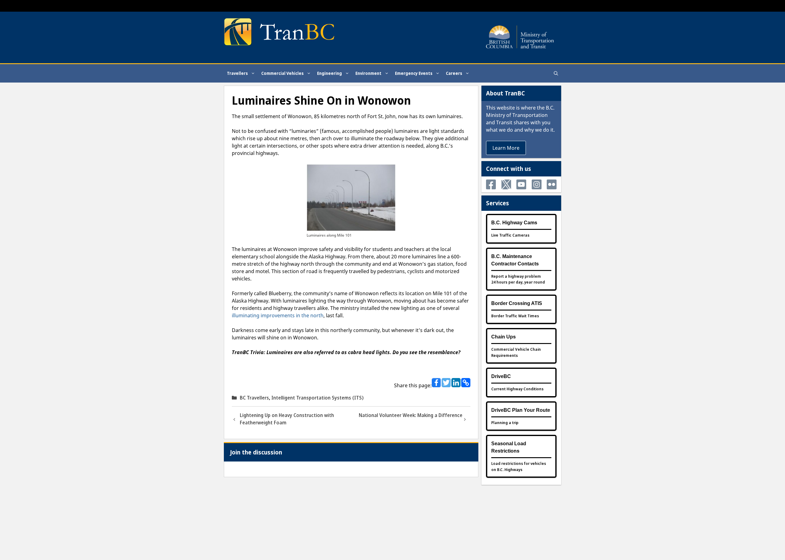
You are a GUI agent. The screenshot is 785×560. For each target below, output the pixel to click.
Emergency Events (413, 73)
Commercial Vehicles (282, 73)
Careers (454, 73)
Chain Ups (503, 336)
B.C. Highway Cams (514, 222)
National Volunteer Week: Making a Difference (410, 415)
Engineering (329, 73)
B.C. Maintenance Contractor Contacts (515, 260)
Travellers (237, 73)
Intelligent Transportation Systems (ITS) (317, 397)
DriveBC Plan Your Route (520, 410)
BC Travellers (254, 397)
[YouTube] (521, 184)
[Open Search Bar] (556, 73)
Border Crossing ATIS (516, 303)
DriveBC (501, 376)
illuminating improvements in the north (278, 315)
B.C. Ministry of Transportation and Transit (520, 115)
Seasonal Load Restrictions (508, 447)
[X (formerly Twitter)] (506, 184)
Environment (368, 73)
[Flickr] (552, 184)
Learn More (505, 148)
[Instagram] (537, 184)
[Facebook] (491, 184)
